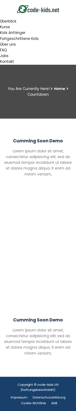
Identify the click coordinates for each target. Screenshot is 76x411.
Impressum (19, 397)
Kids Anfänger (13, 32)
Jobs (4, 55)
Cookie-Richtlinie (33, 403)
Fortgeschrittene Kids (19, 38)
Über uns (8, 44)
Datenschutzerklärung (49, 397)
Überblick (8, 21)
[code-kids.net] (38, 8)
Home (59, 88)
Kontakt (7, 61)
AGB (54, 403)
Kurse (5, 26)
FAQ (3, 50)
